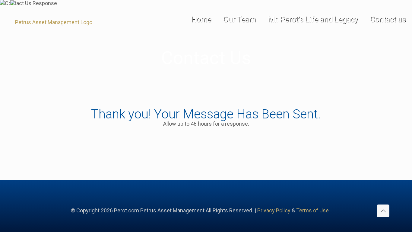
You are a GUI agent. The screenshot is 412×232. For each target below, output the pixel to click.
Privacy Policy (273, 210)
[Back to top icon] (383, 211)
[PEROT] (46, 22)
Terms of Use (312, 210)
